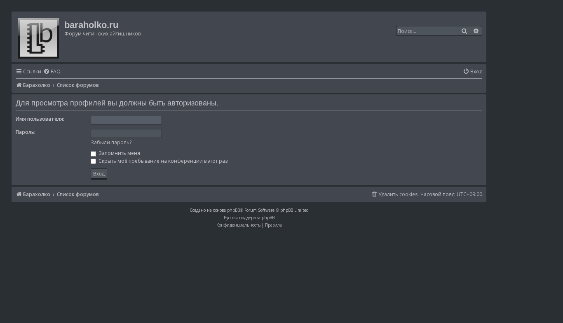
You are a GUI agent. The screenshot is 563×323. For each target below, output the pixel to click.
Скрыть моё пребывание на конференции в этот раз (162, 160)
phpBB (233, 210)
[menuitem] (52, 71)
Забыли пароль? (111, 142)
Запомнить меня (118, 153)
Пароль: (25, 132)
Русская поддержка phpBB (249, 217)
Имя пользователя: (40, 118)
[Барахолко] (39, 37)
